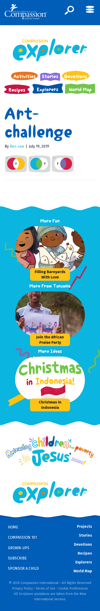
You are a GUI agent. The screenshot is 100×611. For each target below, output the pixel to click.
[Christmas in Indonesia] (50, 380)
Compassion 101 (22, 537)
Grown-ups (18, 548)
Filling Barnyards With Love (50, 274)
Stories (85, 535)
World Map (82, 571)
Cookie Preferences (73, 588)
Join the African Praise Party (50, 340)
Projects (84, 526)
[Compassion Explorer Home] (50, 50)
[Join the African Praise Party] (50, 315)
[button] (69, 10)
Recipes (85, 553)
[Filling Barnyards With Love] (50, 249)
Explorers (83, 562)
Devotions (83, 544)
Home (13, 527)
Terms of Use (45, 588)
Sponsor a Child (23, 568)
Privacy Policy (22, 588)
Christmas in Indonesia (50, 405)
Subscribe (17, 558)
